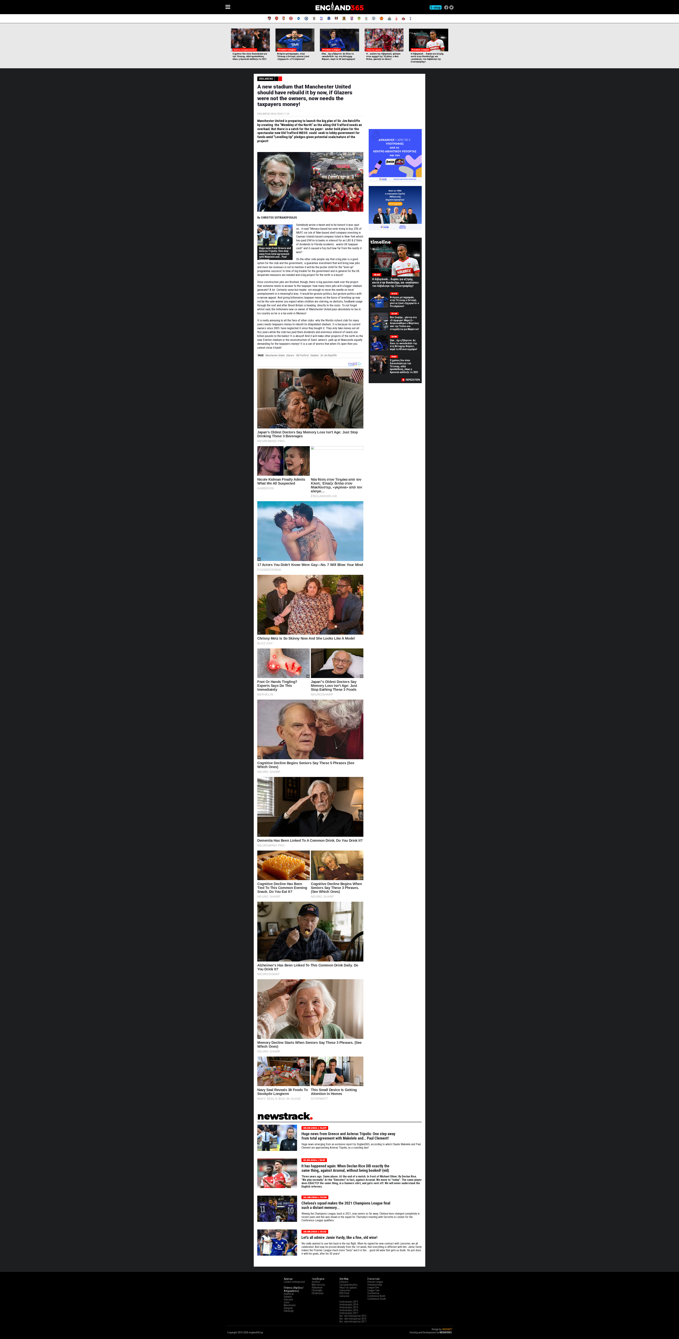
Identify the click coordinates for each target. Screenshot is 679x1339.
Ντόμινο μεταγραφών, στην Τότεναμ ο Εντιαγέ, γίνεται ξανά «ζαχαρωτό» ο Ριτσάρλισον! (293, 56)
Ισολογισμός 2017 (349, 1313)
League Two (373, 1290)
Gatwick (288, 1296)
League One (373, 1287)
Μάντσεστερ (318, 1284)
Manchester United (274, 355)
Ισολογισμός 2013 (349, 1301)
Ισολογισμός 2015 (349, 1307)
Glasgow (288, 1308)
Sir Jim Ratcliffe (328, 355)
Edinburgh (289, 1310)
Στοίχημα (447, 1335)
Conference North (376, 1296)
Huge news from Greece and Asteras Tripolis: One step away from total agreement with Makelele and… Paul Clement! (275, 254)
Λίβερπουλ (317, 1287)
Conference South (376, 1298)
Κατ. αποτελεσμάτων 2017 (353, 1321)
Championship (374, 1284)
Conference (373, 1293)
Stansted (288, 1299)
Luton (286, 1302)
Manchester (290, 1305)
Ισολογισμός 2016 (349, 1310)
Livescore (344, 1296)
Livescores (345, 1290)
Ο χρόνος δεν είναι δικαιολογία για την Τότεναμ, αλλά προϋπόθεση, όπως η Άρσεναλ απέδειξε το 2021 (250, 56)
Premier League (375, 1281)
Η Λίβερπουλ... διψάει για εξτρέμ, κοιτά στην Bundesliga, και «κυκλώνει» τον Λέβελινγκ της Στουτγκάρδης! (427, 57)
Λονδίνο (316, 1281)
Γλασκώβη (317, 1290)
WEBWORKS (445, 1332)
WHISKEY (447, 1329)
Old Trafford (302, 355)
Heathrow (289, 1293)
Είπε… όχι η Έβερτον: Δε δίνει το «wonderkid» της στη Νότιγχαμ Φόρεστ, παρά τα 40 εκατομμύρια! (338, 56)
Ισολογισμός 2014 (349, 1304)
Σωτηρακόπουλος (349, 1284)
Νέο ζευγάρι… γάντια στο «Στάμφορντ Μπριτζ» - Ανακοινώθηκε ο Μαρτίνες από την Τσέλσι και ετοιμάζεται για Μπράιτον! (404, 323)
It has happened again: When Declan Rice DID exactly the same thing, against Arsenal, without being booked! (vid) (345, 1168)
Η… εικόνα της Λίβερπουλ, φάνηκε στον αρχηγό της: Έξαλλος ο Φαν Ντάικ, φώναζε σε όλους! (383, 56)
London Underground (294, 1281)
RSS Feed (344, 1293)
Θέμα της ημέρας (348, 1287)
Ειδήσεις (344, 1281)
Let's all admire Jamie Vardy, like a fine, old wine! (339, 1237)
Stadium (314, 355)
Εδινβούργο (318, 1293)
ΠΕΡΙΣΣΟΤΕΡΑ (413, 379)
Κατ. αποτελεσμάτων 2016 (353, 1318)
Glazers (290, 355)
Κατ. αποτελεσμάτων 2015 (353, 1315)
